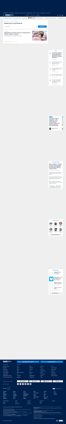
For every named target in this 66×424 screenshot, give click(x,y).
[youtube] (30, 384)
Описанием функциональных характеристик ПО (40, 411)
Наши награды (5, 370)
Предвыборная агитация (7, 375)
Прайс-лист (5, 367)
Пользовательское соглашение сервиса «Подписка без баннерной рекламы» (44, 418)
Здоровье (18, 377)
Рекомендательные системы (37, 417)
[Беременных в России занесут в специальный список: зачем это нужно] (39, 36)
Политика (42, 369)
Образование (31, 377)
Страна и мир (53, 369)
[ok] (23, 384)
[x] (28, 384)
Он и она (41, 366)
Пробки (33, 15)
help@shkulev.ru (9, 415)
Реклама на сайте (6, 366)
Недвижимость (32, 375)
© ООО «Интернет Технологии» (7, 420)
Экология (53, 370)
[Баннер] (31, 18)
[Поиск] (58, 15)
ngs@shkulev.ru (14, 414)
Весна (18, 369)
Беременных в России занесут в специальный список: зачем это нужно (17, 33)
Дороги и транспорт (20, 372)
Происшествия (43, 370)
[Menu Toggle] (3, 15)
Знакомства (56, 220)
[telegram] (18, 384)
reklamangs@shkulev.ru (37, 407)
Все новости (12, 21)
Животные (19, 375)
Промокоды (56, 270)
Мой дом (31, 372)
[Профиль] (62, 15)
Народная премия (54, 375)
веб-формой (19, 415)
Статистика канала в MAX (7, 377)
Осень (41, 367)
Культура (31, 369)
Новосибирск (6, 21)
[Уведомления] (60, 15)
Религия (41, 375)
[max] (25, 384)
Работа (41, 372)
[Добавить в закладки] (46, 41)
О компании (5, 369)
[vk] (20, 384)
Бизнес (18, 367)
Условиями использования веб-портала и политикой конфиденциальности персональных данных (47, 412)
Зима (30, 366)
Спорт (52, 366)
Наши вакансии (5, 372)
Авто (18, 366)
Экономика (53, 372)
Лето (30, 370)
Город (18, 370)
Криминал (31, 367)
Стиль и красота (54, 367)
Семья (41, 377)
